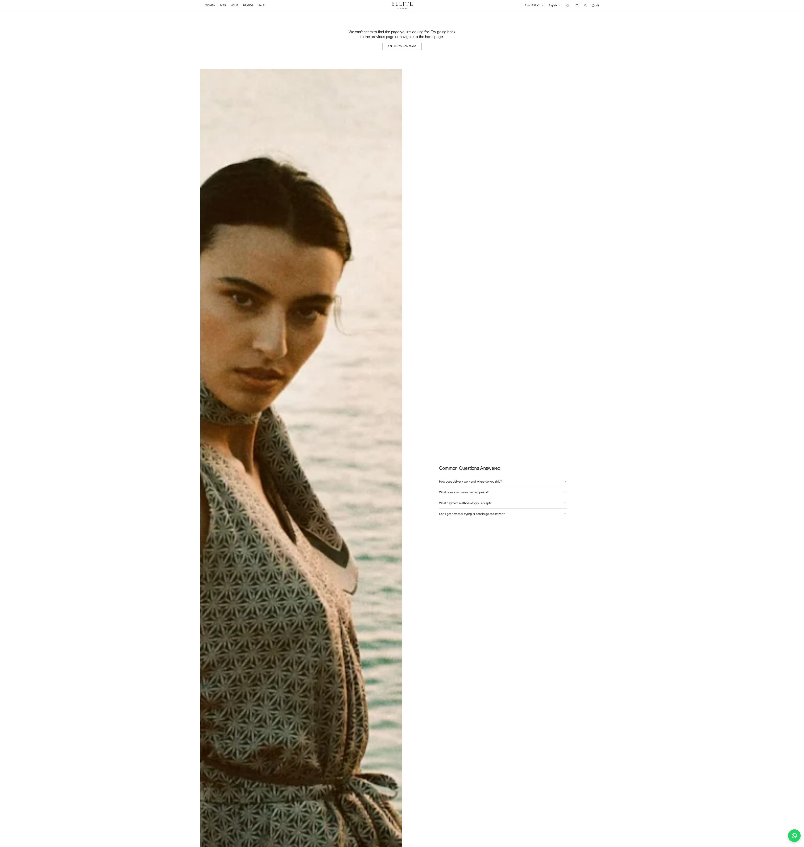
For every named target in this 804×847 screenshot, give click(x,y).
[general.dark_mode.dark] (568, 5)
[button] (577, 5)
